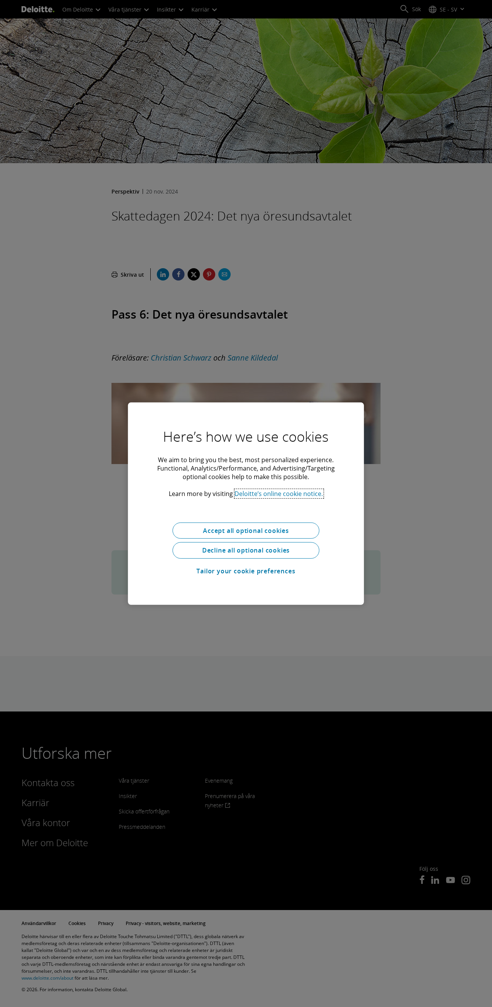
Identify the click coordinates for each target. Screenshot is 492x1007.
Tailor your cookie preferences (245, 571)
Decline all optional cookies (246, 550)
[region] (246, 503)
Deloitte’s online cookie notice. (278, 493)
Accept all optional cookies (246, 530)
